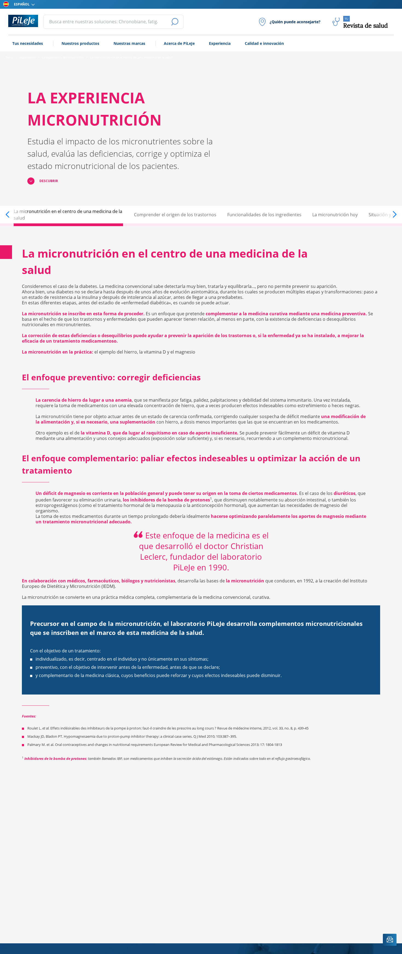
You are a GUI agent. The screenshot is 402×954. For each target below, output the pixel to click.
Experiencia (220, 43)
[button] (13, 214)
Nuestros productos (80, 43)
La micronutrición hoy (335, 215)
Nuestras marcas (129, 43)
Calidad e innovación (264, 43)
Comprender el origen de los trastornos (175, 215)
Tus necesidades (27, 43)
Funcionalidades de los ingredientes (264, 215)
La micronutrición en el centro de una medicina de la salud (68, 214)
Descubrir (48, 181)
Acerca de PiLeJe (179, 43)
